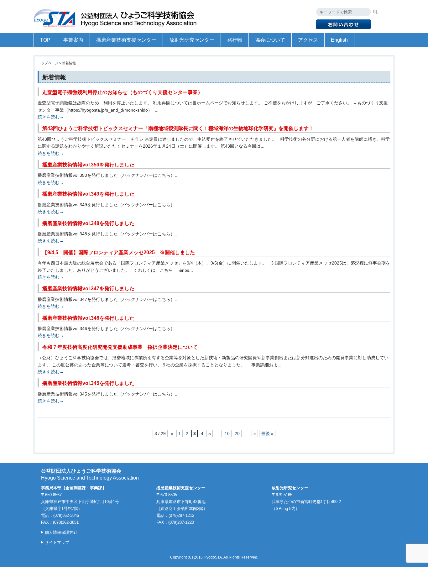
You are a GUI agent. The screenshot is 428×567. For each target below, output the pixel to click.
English (339, 40)
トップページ (48, 63)
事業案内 (73, 40)
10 (227, 433)
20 (237, 433)
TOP (45, 40)
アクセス (308, 40)
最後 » (267, 433)
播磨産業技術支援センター (126, 40)
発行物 (234, 40)
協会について (270, 40)
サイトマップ (57, 542)
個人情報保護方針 (61, 532)
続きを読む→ (51, 116)
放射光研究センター (191, 40)
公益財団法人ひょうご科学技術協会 (118, 16)
